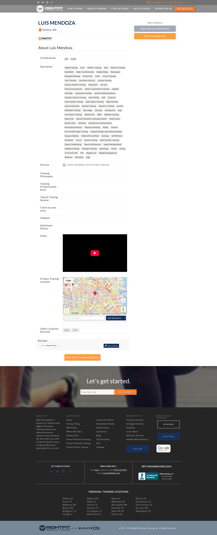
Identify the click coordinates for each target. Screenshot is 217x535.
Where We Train (74, 431)
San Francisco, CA (144, 504)
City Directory (103, 439)
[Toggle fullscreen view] (66, 311)
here (97, 470)
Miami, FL (115, 498)
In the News (132, 431)
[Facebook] (38, 2)
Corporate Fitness (105, 420)
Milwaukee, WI (118, 501)
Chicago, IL (68, 514)
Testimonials (72, 435)
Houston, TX (92, 508)
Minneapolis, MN (119, 504)
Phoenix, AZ (116, 514)
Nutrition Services (135, 435)
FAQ (98, 443)
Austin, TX (67, 501)
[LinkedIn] (47, 2)
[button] (95, 293)
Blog (98, 435)
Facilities (130, 427)
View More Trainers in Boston (82, 357)
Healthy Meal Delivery (137, 439)
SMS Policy (71, 427)
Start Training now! (155, 36)
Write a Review (112, 346)
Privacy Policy (73, 424)
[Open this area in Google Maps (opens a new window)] (75, 313)
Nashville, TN (117, 508)
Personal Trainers (134, 420)
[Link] (49, 9)
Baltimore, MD (69, 504)
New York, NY (117, 511)
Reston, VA (141, 498)
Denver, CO (92, 504)
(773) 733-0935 (120, 470)
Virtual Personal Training (78, 439)
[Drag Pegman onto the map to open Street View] (123, 309)
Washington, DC (143, 511)
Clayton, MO (92, 498)
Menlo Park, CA (94, 514)
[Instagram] (52, 2)
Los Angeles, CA (94, 511)
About (69, 420)
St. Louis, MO (142, 508)
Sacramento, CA (143, 501)
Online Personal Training (78, 443)
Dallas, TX (91, 501)
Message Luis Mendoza (155, 28)
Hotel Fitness (102, 427)
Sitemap (100, 447)
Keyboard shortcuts (94, 314)
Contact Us (101, 431)
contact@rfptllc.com (111, 473)
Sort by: (48, 345)
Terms (124, 314)
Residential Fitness (105, 424)
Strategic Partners (135, 424)
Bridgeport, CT (69, 511)
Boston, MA (68, 508)
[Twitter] (43, 2)
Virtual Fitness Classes (77, 447)
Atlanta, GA (68, 498)
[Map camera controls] (123, 300)
